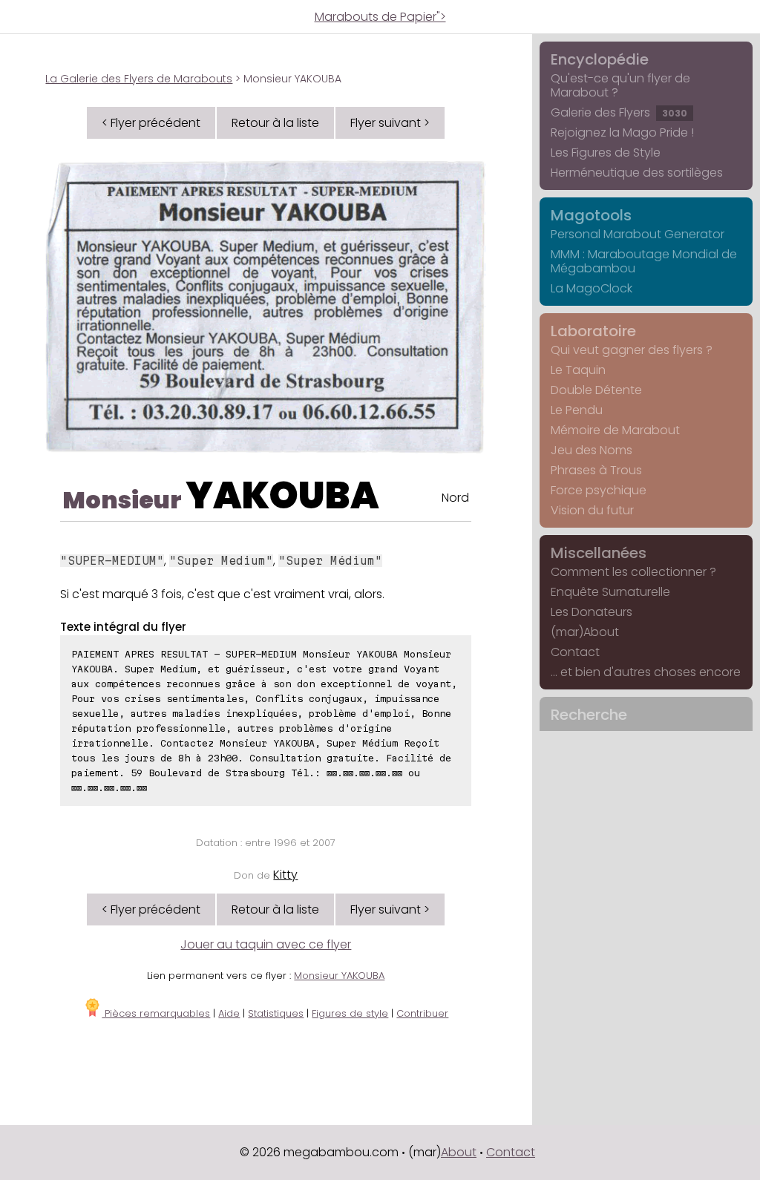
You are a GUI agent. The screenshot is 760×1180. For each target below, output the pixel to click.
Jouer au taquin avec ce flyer (265, 944)
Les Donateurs (591, 611)
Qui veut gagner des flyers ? (631, 349)
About (458, 1152)
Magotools (591, 215)
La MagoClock (591, 288)
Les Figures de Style (606, 152)
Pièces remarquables (156, 1013)
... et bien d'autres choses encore (646, 672)
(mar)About (585, 631)
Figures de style (350, 1013)
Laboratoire (593, 331)
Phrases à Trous (596, 470)
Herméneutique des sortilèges (637, 172)
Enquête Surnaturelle (610, 591)
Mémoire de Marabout (615, 430)
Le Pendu (577, 410)
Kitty (285, 874)
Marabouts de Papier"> (380, 16)
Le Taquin (578, 369)
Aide (229, 1013)
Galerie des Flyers (619, 112)
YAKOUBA (282, 495)
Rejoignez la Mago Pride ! (622, 132)
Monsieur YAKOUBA (339, 975)
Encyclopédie (600, 59)
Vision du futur (592, 510)
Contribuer (422, 1013)
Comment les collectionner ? (633, 571)
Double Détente (596, 390)
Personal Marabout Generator (637, 234)
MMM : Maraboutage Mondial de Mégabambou (644, 261)
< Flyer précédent (151, 122)
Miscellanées (598, 553)
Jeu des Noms (591, 450)
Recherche (589, 714)
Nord (455, 497)
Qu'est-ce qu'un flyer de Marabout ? (620, 85)
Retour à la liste (275, 122)
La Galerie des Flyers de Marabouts (138, 78)
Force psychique (598, 490)
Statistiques (276, 1013)
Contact (575, 652)
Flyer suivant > (390, 122)
